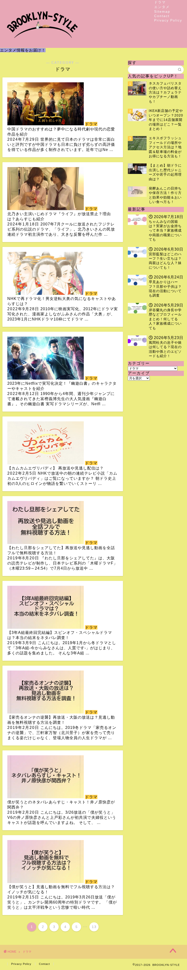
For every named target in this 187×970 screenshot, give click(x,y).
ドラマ (160, 2)
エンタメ (162, 7)
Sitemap (162, 11)
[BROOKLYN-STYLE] (42, 43)
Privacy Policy (168, 20)
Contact (161, 16)
